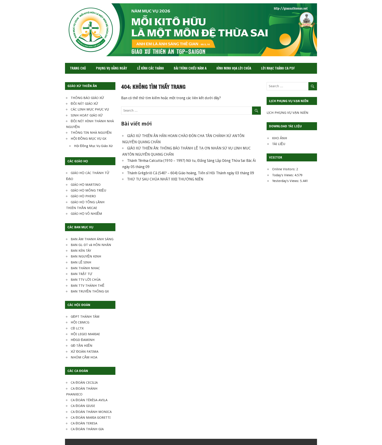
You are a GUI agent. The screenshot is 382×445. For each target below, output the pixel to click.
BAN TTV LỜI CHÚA (86, 280)
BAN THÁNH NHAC (85, 268)
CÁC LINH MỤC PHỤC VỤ (90, 109)
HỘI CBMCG (80, 322)
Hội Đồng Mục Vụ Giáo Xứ (93, 146)
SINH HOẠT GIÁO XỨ (87, 115)
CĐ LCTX (77, 328)
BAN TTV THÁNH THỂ (87, 286)
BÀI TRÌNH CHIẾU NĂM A (190, 68)
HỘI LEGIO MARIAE (85, 334)
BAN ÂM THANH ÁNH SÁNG (92, 239)
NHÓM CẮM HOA (84, 357)
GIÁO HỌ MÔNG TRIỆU (88, 190)
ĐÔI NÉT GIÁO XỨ (84, 104)
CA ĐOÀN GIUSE (83, 406)
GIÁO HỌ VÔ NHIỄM (86, 214)
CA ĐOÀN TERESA (84, 423)
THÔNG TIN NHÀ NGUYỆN (91, 133)
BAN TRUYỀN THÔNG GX (90, 291)
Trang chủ (78, 68)
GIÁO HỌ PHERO (83, 196)
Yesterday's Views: (286, 181)
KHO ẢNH (279, 138)
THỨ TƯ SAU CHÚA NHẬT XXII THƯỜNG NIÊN (165, 179)
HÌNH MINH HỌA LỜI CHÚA (233, 68)
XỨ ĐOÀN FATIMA (84, 352)
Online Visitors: (284, 169)
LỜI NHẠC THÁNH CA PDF (278, 68)
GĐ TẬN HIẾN (81, 346)
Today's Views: (283, 175)
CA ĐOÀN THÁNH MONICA (91, 412)
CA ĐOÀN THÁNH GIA (87, 429)
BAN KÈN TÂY (81, 251)
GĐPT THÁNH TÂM (85, 317)
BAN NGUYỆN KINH (86, 256)
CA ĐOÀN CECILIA (84, 383)
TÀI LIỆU (278, 144)
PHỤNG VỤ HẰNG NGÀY (111, 68)
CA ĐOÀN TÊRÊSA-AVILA (89, 400)
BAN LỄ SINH (81, 262)
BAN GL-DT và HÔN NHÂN (91, 245)
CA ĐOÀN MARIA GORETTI (91, 418)
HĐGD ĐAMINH (83, 340)
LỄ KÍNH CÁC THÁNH (150, 68)
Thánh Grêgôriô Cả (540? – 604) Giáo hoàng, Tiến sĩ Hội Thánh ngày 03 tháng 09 (190, 173)
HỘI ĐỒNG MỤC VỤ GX (88, 139)
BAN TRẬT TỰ (81, 274)
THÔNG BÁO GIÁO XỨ (87, 98)
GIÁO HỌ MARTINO (86, 185)
